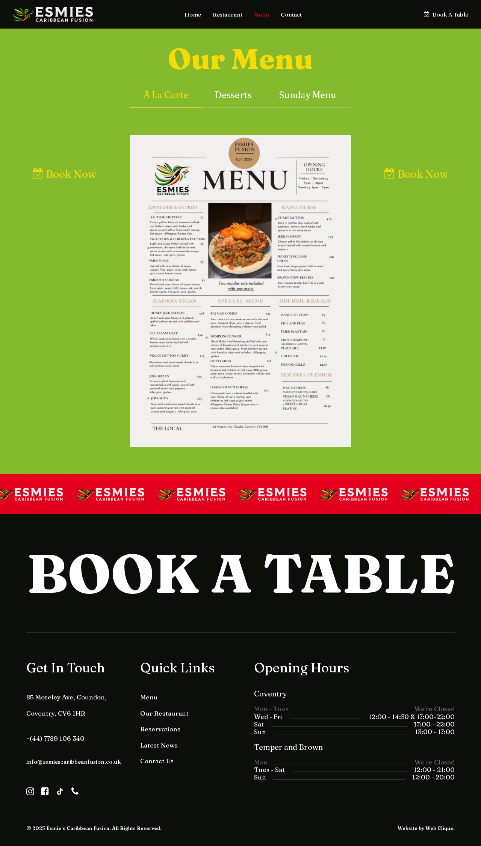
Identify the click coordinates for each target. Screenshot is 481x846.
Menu (261, 14)
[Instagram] (30, 793)
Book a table (241, 573)
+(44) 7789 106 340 (55, 738)
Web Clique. (440, 828)
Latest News (159, 745)
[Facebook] (45, 793)
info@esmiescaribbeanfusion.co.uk (73, 761)
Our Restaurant (164, 713)
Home (193, 14)
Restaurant (227, 14)
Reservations (160, 729)
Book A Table (450, 14)
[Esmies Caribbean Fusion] (53, 14)
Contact (291, 14)
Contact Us (157, 761)
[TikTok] (60, 793)
